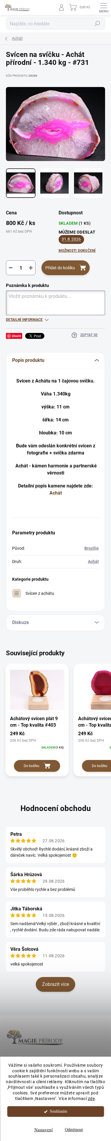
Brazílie (91, 548)
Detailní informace (24, 320)
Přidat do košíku (60, 267)
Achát (55, 493)
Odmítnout (74, 1129)
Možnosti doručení (77, 251)
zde (91, 1098)
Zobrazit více (55, 984)
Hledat (97, 24)
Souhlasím (58, 1111)
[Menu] (103, 7)
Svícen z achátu (39, 593)
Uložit (16, 336)
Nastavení (43, 1129)
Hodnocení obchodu (55, 808)
